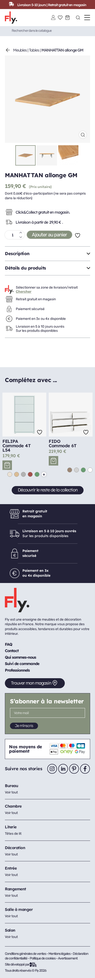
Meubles (20, 50)
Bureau (11, 785)
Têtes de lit (13, 834)
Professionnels (17, 670)
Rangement (15, 888)
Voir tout (11, 792)
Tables (34, 50)
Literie (11, 826)
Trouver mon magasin (31, 683)
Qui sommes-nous (20, 657)
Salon (10, 930)
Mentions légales (59, 954)
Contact (12, 650)
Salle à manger (19, 909)
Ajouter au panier (49, 235)
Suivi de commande (22, 663)
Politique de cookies (43, 958)
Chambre (13, 806)
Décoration (15, 847)
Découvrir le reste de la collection (47, 490)
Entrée (11, 868)
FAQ (8, 644)
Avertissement (67, 958)
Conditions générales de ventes (25, 954)
